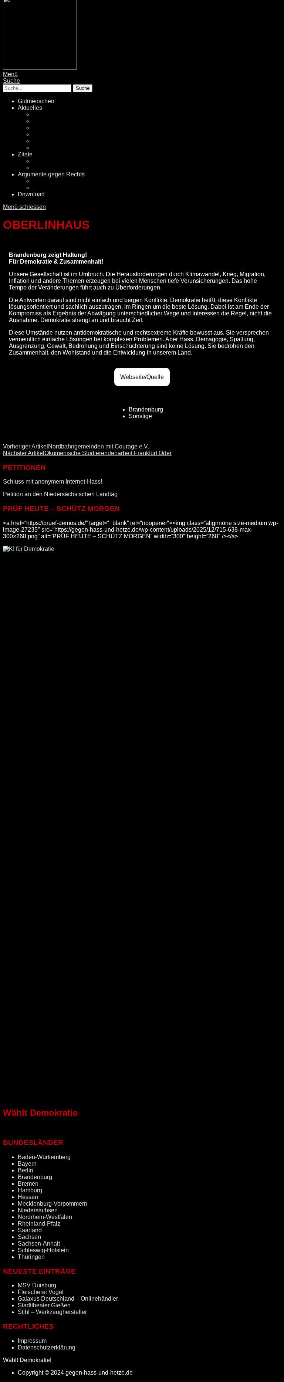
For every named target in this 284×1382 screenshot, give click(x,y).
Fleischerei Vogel (41, 1292)
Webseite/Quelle (142, 377)
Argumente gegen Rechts (51, 174)
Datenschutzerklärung (46, 1347)
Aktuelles (30, 108)
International (49, 148)
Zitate (25, 154)
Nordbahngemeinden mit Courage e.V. (76, 446)
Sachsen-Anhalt (39, 1243)
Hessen (28, 1197)
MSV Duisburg (37, 1285)
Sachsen (29, 1237)
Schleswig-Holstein (43, 1250)
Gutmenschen (36, 101)
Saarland (30, 1230)
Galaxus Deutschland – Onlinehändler (68, 1298)
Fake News (47, 128)
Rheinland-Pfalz (39, 1223)
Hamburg (30, 1190)
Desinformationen (56, 181)
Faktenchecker (52, 187)
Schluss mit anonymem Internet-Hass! (52, 481)
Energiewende (52, 134)
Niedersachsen (38, 1210)
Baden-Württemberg (44, 1157)
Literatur (43, 161)
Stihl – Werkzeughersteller (52, 1312)
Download (31, 194)
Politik (41, 114)
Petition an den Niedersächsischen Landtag (60, 494)
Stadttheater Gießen (44, 1305)
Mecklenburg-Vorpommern (52, 1203)
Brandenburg (35, 1177)
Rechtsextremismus (58, 121)
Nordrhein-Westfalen (45, 1217)
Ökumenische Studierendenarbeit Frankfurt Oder (87, 453)
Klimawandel (50, 141)
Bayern (27, 1164)
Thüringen (31, 1257)
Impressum (32, 1341)
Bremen (28, 1184)
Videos (42, 168)
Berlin (25, 1170)
